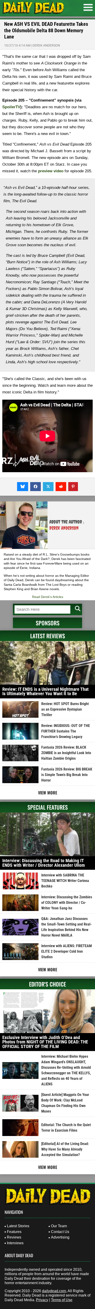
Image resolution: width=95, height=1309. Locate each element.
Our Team (59, 1226)
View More (47, 793)
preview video (50, 171)
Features (14, 1232)
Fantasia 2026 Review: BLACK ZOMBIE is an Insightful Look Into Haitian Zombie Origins (66, 753)
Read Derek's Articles (47, 597)
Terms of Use (61, 1300)
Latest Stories (18, 1226)
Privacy (42, 1300)
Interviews (15, 1243)
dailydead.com (54, 1291)
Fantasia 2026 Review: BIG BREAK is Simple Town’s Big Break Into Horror (66, 774)
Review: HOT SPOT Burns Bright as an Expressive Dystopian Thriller (65, 709)
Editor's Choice (47, 984)
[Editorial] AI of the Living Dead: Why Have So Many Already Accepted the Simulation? (65, 1149)
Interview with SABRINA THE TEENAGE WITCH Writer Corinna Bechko (65, 880)
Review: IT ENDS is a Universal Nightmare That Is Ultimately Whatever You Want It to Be (45, 691)
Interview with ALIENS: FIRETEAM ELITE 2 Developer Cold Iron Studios (66, 951)
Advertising (60, 1237)
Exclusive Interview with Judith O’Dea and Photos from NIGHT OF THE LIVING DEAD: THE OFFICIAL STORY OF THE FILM (45, 1042)
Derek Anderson (46, 45)
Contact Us (60, 1232)
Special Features (47, 807)
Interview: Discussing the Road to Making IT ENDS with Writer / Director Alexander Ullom (43, 863)
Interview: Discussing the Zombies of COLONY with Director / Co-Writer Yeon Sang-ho (66, 902)
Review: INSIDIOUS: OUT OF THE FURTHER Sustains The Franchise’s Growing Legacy (65, 731)
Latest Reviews (47, 636)
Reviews (14, 1237)
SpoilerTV (11, 107)
